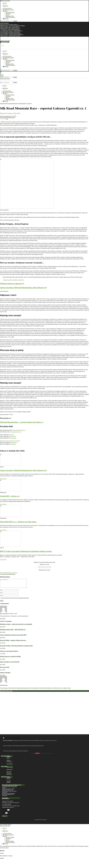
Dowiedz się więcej (4, 847)
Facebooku (13, 436)
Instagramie (13, 438)
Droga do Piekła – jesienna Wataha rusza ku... (13, 640)
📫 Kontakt (5, 18)
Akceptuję (86, 846)
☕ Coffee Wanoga (7, 8)
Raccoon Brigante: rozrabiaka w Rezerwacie (10, 32)
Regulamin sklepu (10, 16)
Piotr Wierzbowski (7, 116)
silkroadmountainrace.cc (19, 430)
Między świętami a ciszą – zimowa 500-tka (9, 27)
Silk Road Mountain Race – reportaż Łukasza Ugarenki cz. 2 (21, 422)
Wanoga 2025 (10, 767)
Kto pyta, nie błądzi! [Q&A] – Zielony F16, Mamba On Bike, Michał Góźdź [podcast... (9, 786)
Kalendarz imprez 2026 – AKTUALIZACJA (10, 28)
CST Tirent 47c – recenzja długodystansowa (10, 29)
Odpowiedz (2, 618)
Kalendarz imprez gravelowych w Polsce (10, 440)
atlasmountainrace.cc (16, 432)
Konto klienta (10, 763)
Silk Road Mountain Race (11, 572)
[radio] (39, 567)
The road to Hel (4, 667)
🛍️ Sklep (5, 11)
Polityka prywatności (10, 17)
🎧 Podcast (5, 5)
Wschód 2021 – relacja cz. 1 (10, 496)
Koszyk (7, 14)
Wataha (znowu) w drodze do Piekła (10, 656)
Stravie (12, 434)
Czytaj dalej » (3, 478)
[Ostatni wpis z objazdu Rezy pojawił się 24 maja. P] (62, 708)
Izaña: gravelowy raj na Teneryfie (9, 662)
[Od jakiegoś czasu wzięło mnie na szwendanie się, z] (27, 707)
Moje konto (8, 13)
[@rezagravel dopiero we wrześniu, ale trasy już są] (80, 699)
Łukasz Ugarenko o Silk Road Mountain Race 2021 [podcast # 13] (23, 287)
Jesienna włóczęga (5, 672)
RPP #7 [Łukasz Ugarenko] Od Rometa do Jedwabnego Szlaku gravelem (26, 551)
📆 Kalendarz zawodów (8, 9)
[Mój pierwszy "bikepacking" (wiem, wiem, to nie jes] (9, 713)
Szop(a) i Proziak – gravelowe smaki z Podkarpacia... (12, 34)
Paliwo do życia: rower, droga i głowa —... (9, 24)
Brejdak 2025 (10, 769)
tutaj (29, 750)
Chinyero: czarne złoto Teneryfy (9, 651)
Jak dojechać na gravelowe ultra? (8, 793)
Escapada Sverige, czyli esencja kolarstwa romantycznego (16, 645)
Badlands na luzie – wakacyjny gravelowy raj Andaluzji (12, 25)
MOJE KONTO (5, 41)
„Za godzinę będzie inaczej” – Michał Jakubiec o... (11, 30)
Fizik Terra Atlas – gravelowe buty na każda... (10, 35)
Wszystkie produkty (10, 12)
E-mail (3, 813)
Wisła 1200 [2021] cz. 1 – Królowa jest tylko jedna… (18, 522)
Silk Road (2, 572)
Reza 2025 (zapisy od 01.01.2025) (9, 773)
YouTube (13, 444)
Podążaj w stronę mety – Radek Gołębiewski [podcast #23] (8, 789)
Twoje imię (4, 810)
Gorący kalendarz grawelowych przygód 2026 (10, 33)
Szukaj (15, 21)
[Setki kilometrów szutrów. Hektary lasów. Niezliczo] (44, 702)
